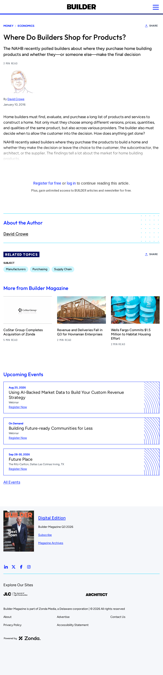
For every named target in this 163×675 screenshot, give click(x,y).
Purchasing (39, 269)
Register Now (18, 407)
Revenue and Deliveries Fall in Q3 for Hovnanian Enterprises (80, 332)
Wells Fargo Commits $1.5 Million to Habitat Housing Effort (131, 334)
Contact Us (117, 617)
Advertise (63, 617)
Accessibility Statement (73, 625)
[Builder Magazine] (81, 6)
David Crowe (15, 99)
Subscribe (45, 535)
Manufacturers (16, 269)
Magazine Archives (50, 543)
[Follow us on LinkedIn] (5, 566)
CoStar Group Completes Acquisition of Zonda (23, 332)
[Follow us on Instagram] (28, 566)
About (7, 617)
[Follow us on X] (13, 566)
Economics (26, 25)
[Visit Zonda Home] (22, 638)
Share (153, 25)
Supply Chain (63, 269)
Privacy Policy (12, 625)
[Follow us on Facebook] (21, 566)
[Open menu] (156, 7)
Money (8, 25)
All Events (11, 482)
